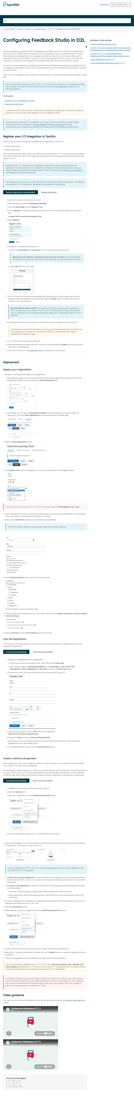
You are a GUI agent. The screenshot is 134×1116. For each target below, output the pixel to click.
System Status (104, 5)
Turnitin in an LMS (24, 29)
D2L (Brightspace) (39, 29)
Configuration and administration (68, 29)
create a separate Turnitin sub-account (47, 124)
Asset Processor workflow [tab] (43, 652)
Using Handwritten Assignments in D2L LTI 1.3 (107, 63)
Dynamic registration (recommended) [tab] (20, 192)
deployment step (35, 350)
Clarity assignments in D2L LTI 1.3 (102, 59)
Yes (10, 1082)
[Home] (11, 4)
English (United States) (120, 4)
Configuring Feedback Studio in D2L (103, 44)
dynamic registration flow (75, 1000)
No (17, 1082)
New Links (63, 86)
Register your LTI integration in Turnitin (20, 101)
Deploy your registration (14, 104)
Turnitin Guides (9, 29)
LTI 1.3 (50, 29)
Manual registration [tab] (49, 192)
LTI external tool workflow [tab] (16, 652)
